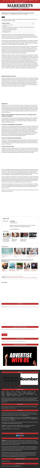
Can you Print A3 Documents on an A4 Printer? (15, 276)
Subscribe (4, 334)
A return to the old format (7, 30)
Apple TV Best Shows (32, 238)
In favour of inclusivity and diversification (9, 29)
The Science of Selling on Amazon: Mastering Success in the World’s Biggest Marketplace (6, 240)
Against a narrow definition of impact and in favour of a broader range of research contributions (18, 27)
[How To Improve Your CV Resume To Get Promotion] (7, 251)
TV (27, 236)
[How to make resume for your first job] (20, 251)
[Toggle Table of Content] (32, 23)
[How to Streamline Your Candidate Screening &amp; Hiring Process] (32, 251)
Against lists (5, 26)
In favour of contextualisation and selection (10, 28)
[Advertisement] (20, 71)
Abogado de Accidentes (6, 461)
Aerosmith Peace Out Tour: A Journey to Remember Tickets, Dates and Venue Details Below (21, 277)
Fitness (18, 236)
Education (26, 14)
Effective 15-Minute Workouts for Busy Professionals (14, 240)
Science (10, 236)
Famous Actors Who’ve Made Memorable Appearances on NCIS (23, 240)
